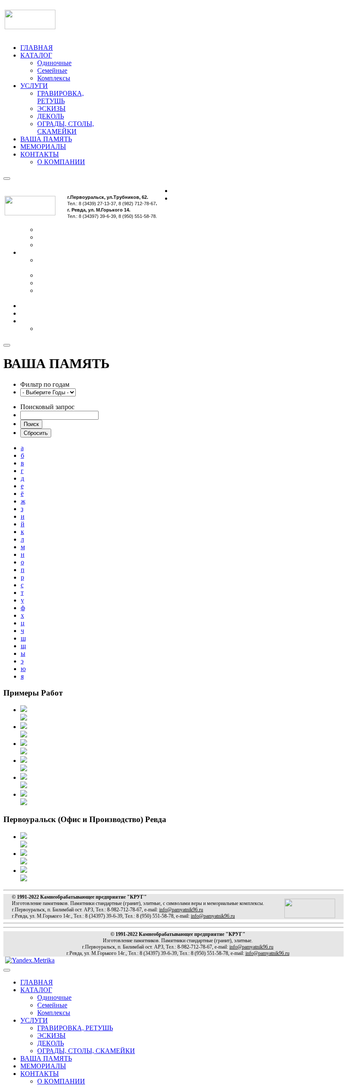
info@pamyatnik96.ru (181, 910)
